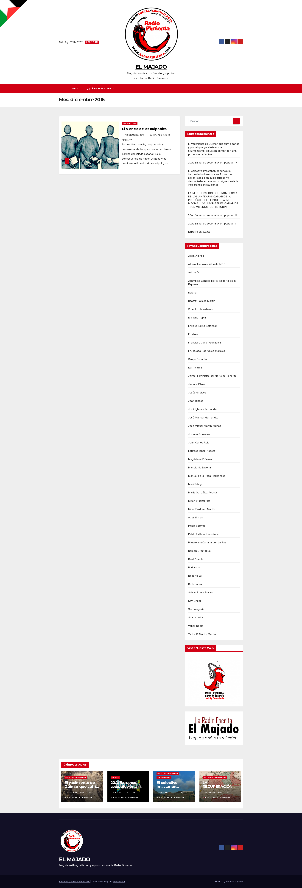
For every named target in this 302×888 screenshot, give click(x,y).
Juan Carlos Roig (198, 442)
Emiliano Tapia (130, 123)
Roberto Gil (195, 575)
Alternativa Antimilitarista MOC (206, 264)
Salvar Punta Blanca (200, 592)
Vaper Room (195, 625)
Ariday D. (193, 272)
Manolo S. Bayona (199, 467)
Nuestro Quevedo (199, 231)
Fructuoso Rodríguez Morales (206, 350)
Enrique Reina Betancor (202, 325)
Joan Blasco (195, 400)
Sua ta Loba (195, 617)
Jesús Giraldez (197, 392)
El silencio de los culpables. (144, 129)
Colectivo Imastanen (200, 309)
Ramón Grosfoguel (199, 550)
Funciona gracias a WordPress (74, 881)
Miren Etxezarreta (199, 500)
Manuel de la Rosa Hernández (206, 475)
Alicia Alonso (196, 255)
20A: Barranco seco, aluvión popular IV (212, 162)
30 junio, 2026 (168, 792)
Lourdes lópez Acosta (201, 450)
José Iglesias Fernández (203, 409)
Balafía (192, 292)
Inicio (76, 88)
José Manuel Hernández (203, 417)
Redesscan (194, 567)
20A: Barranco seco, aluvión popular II (212, 223)
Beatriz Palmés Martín (201, 300)
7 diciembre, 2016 (134, 135)
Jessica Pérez (196, 384)
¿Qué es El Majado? (100, 88)
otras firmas (195, 517)
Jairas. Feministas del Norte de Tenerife (212, 375)
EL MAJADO (151, 67)
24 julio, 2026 (75, 792)
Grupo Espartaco (198, 359)
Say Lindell (194, 600)
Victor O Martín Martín (202, 634)
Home (218, 881)
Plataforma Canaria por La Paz (207, 542)
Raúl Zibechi (195, 559)
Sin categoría (196, 609)
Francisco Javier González (204, 342)
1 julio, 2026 (121, 792)
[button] (242, 88)
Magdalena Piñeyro (200, 459)
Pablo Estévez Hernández (204, 534)
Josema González (199, 434)
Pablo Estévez (197, 525)
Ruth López (195, 584)
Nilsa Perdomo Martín (201, 509)
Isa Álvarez (195, 367)
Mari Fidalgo (195, 484)
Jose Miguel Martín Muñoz (204, 425)
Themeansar (119, 881)
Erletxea (193, 334)
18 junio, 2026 (213, 792)
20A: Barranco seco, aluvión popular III (212, 215)
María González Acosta (202, 492)
